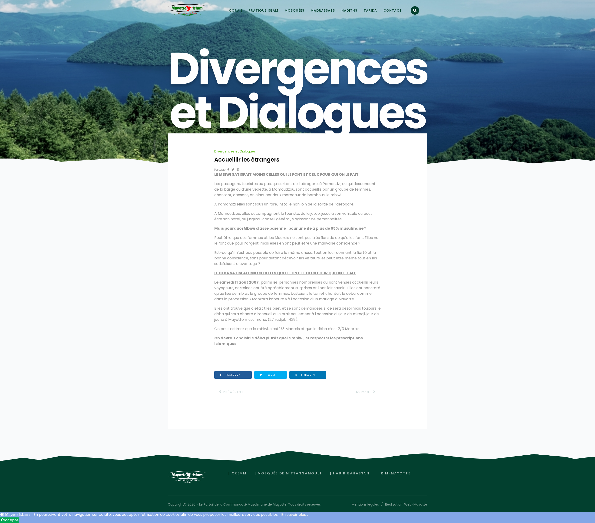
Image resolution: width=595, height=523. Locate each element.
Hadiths (349, 10)
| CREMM (237, 473)
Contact (392, 10)
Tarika (370, 10)
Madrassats (323, 10)
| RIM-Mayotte (394, 473)
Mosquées (294, 10)
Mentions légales (365, 504)
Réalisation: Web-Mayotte (406, 504)
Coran (235, 10)
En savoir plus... (294, 514)
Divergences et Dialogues (235, 151)
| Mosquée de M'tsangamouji (288, 473)
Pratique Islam (263, 10)
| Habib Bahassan (350, 473)
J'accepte (9, 520)
